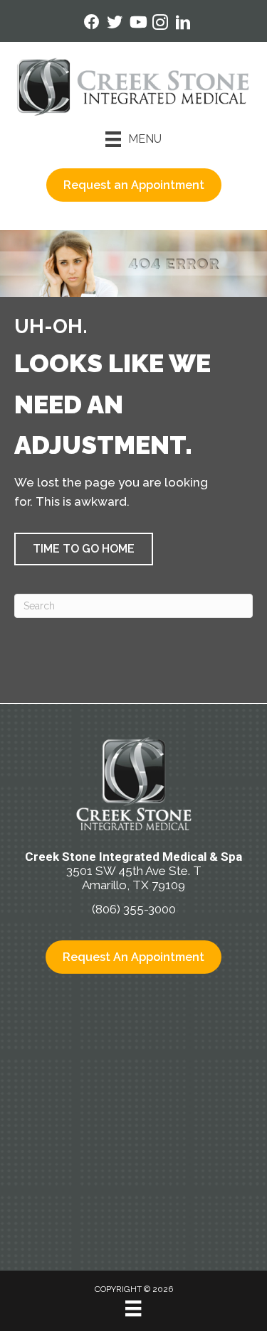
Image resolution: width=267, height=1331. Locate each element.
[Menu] (133, 1308)
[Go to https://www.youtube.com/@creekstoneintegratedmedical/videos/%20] (137, 23)
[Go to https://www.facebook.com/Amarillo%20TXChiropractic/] (92, 23)
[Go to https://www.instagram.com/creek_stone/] (160, 24)
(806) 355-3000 (134, 909)
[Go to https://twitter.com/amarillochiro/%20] (114, 23)
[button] (83, 549)
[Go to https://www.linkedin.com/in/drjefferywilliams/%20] (183, 24)
